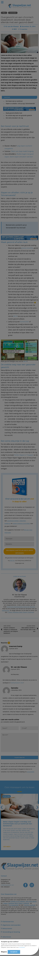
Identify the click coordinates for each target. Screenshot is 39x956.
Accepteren (13, 952)
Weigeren (4, 952)
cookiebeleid (22, 947)
